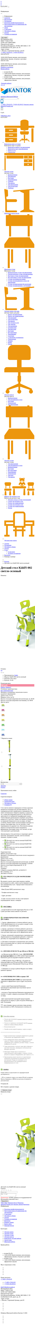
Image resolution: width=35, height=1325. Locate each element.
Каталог (6, 561)
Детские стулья (9, 1235)
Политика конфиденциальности (14, 22)
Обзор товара (8, 800)
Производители (9, 1225)
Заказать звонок (29, 104)
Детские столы (8, 1233)
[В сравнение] (3, 672)
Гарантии (7, 18)
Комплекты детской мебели (12, 1238)
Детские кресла (9, 1237)
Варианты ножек (6, 738)
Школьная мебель (9, 1241)
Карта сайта (8, 1224)
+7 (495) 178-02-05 (6, 52)
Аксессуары (8, 1240)
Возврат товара (9, 1222)
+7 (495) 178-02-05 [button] (6, 1279)
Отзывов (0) (8, 805)
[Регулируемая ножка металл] (8, 752)
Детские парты (8, 1232)
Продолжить (4, 1201)
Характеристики (9, 801)
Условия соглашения (10, 34)
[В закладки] (1, 672)
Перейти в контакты (7, 67)
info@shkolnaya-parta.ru (8, 1287)
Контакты (7, 555)
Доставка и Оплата (10, 803)
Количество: (4, 782)
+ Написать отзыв (6, 1090)
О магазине (7, 29)
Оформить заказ (5, 115)
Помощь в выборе (9, 557)
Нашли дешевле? (6, 687)
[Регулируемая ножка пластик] (8, 766)
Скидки (6, 543)
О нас (6, 550)
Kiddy (16, 675)
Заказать (3, 786)
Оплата (6, 32)
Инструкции (8, 19)
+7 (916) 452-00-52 (18, 52)
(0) (1, 670)
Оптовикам (7, 21)
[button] (5, 69)
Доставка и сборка (10, 31)
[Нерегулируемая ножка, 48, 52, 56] (8, 780)
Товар (6, 27)
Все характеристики (7, 690)
